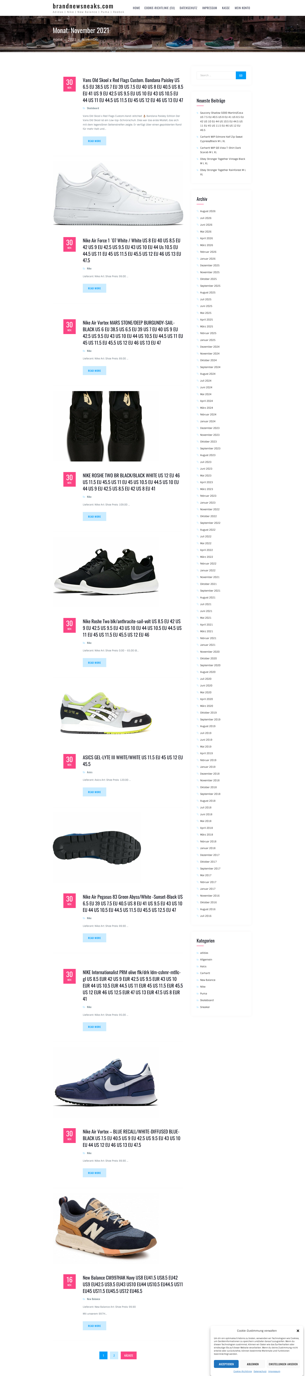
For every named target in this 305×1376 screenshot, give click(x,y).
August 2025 (208, 292)
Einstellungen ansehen (283, 1364)
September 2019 (210, 719)
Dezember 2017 (210, 855)
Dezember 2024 (210, 346)
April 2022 (206, 550)
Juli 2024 (205, 380)
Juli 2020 (205, 678)
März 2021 (206, 631)
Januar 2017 (208, 888)
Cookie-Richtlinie (243, 1371)
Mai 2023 (205, 475)
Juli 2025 (205, 299)
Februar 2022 (208, 563)
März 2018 (206, 834)
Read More (94, 141)
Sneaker (205, 1007)
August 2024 (208, 373)
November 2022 (210, 509)
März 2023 (206, 489)
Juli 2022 (205, 536)
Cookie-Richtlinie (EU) (159, 8)
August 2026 (208, 211)
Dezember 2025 (210, 265)
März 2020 (206, 706)
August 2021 (208, 597)
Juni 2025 (206, 306)
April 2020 (206, 699)
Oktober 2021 (208, 584)
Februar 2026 (208, 251)
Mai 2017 (205, 875)
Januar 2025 (208, 340)
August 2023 (208, 455)
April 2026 (206, 238)
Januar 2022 (208, 570)
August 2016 (208, 909)
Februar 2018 (208, 841)
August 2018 (208, 800)
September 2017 (210, 868)
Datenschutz (260, 1371)
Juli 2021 (205, 604)
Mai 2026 (205, 231)
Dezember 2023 (210, 428)
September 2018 (210, 794)
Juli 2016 (205, 916)
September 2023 (210, 448)
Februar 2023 (208, 495)
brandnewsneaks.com (83, 5)
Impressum (274, 1371)
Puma (203, 993)
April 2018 (206, 828)
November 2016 (210, 895)
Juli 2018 (205, 807)
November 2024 (210, 353)
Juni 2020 (206, 685)
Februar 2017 (208, 882)
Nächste (128, 1355)
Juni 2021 (206, 611)
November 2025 (210, 272)
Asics (89, 772)
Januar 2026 (208, 258)
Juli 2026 (205, 218)
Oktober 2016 (208, 902)
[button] (298, 1331)
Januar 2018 (208, 848)
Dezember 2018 (210, 773)
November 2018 (210, 780)
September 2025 (210, 285)
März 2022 (206, 556)
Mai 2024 (205, 394)
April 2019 (206, 753)
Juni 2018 (206, 814)
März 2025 (206, 326)
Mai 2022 (205, 543)
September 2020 (210, 665)
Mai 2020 (205, 692)
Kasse (226, 8)
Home (136, 8)
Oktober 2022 (208, 516)
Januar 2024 (208, 421)
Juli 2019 (205, 733)
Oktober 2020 (208, 658)
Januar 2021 (208, 644)
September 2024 (210, 367)
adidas (204, 952)
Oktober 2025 (208, 279)
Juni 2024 (206, 387)
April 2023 (206, 482)
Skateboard (93, 108)
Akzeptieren (226, 1364)
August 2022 (208, 529)
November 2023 (210, 434)
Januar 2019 (208, 766)
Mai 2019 (205, 746)
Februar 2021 (208, 638)
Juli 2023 (205, 462)
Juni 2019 (206, 739)
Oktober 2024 (208, 360)
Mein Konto (242, 8)
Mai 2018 (205, 821)
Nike (89, 268)
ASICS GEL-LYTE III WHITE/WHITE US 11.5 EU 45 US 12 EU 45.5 (133, 760)
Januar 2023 (208, 502)
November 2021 (210, 577)
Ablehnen (253, 1364)
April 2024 (206, 401)
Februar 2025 (208, 333)
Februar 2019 (208, 760)
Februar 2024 (208, 414)
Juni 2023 (206, 468)
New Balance (93, 1299)
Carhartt (205, 973)
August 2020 (208, 672)
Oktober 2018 (208, 787)
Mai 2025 (205, 313)
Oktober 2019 (208, 712)
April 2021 (206, 624)
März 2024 (206, 407)
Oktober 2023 (208, 441)
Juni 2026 (206, 224)
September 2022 (210, 522)
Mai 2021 (205, 617)
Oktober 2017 (208, 861)
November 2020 (210, 651)
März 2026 (206, 245)
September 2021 (210, 590)
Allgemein (206, 959)
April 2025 (206, 319)
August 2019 (208, 726)
